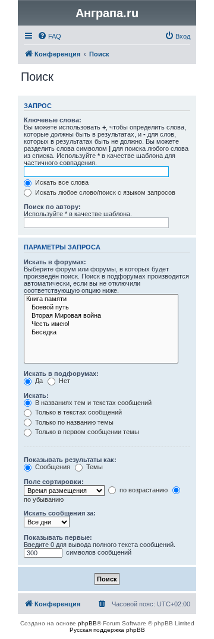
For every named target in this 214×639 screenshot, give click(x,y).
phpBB (87, 623)
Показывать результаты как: (70, 459)
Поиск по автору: (52, 206)
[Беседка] (101, 332)
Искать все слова (61, 182)
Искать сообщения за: (60, 513)
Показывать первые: (58, 537)
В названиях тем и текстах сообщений (92, 402)
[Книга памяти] (101, 299)
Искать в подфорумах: (61, 373)
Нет (63, 380)
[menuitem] (49, 36)
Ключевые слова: (52, 120)
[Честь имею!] (101, 324)
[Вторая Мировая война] (101, 316)
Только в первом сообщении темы (86, 431)
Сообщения (51, 466)
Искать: (36, 395)
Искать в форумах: (55, 261)
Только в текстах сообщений (77, 412)
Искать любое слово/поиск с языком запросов (104, 192)
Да (38, 380)
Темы (93, 466)
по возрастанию (143, 490)
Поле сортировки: (54, 481)
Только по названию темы (73, 422)
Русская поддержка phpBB (107, 630)
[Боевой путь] (101, 307)
